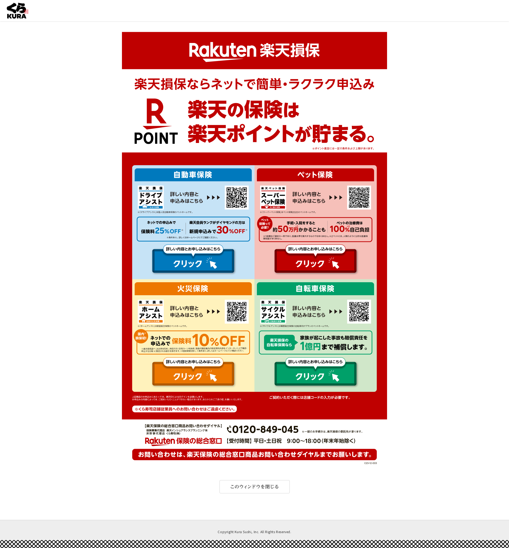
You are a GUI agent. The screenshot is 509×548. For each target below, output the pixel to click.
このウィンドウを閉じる (255, 486)
